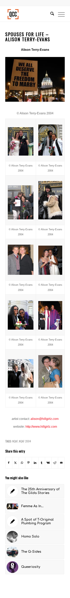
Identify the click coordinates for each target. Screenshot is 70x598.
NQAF (15, 441)
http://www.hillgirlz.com (41, 426)
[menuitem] (50, 14)
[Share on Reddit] (55, 462)
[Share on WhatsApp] (22, 462)
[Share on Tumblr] (41, 462)
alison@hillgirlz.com (44, 418)
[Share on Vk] (48, 462)
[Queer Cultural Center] (29, 14)
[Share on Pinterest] (28, 462)
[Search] (50, 14)
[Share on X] (15, 462)
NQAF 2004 (25, 441)
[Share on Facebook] (8, 462)
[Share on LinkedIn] (35, 462)
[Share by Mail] (61, 462)
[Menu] (59, 14)
